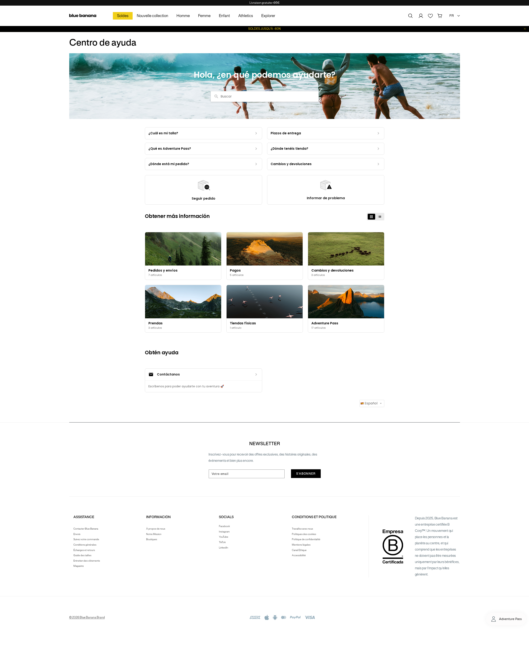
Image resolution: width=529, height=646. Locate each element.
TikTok (222, 542)
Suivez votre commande (86, 539)
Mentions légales (301, 544)
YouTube (223, 536)
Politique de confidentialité (306, 539)
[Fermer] (525, 28)
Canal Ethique (299, 550)
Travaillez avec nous (302, 528)
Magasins (78, 565)
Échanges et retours (84, 550)
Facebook (224, 526)
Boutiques (151, 539)
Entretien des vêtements (86, 560)
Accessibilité (299, 555)
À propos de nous (155, 528)
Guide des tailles (82, 555)
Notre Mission (153, 534)
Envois (76, 534)
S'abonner (306, 474)
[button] (410, 15)
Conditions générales (84, 544)
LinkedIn (223, 547)
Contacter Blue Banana (85, 528)
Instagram (224, 531)
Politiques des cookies (304, 534)
